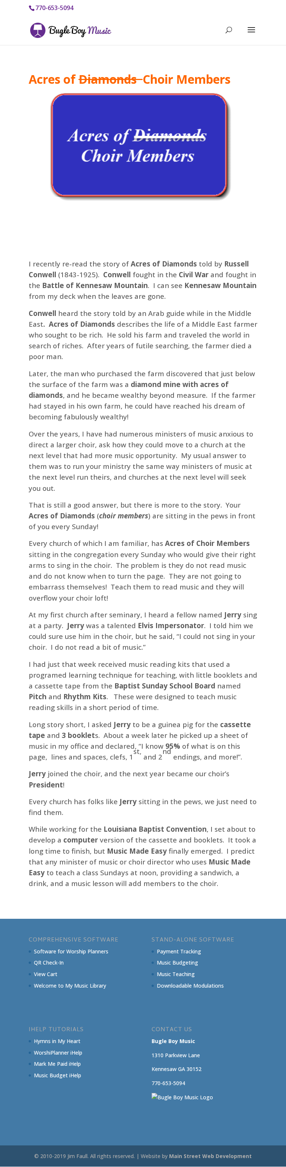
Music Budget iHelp (57, 1075)
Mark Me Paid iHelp (57, 1063)
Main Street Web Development (210, 1156)
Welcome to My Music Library (70, 985)
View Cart (45, 974)
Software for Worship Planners (71, 951)
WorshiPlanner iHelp (58, 1052)
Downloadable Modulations (190, 985)
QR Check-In (49, 962)
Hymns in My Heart (57, 1041)
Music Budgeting (177, 962)
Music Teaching (176, 974)
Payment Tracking (179, 951)
